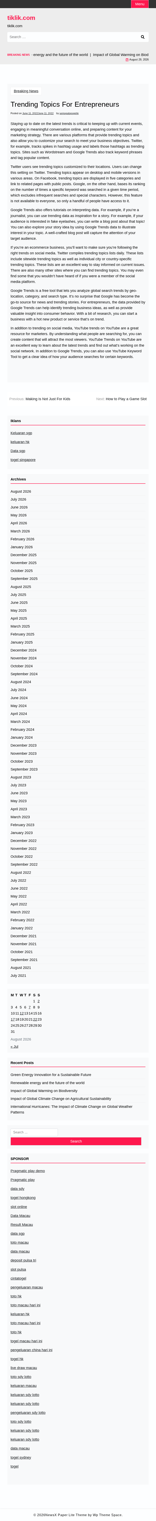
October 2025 (22, 571)
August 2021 (21, 968)
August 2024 (21, 682)
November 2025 (24, 563)
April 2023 (19, 809)
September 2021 (24, 960)
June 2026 (19, 507)
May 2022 (19, 896)
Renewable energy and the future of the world (47, 1083)
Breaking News (26, 91)
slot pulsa (18, 1269)
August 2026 (21, 491)
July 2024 (18, 690)
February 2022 (22, 920)
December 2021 (24, 936)
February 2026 (22, 539)
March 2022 (20, 912)
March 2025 (20, 626)
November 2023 (24, 753)
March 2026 (20, 531)
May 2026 (19, 515)
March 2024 (20, 722)
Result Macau (22, 1225)
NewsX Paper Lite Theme (66, 1515)
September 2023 (24, 769)
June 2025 (19, 603)
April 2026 (19, 523)
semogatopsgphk (69, 113)
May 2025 (19, 610)
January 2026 (22, 547)
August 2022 (21, 873)
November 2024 (24, 658)
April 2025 (19, 618)
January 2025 (22, 642)
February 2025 (22, 634)
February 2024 (22, 730)
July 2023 (18, 785)
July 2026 (18, 499)
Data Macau (20, 1216)
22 (35, 1019)
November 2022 (24, 849)
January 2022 (22, 928)
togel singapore (23, 460)
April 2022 (19, 904)
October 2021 (22, 952)
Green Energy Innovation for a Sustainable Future (51, 1075)
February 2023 (22, 825)
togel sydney (21, 1457)
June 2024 (19, 698)
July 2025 (18, 595)
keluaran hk (20, 442)
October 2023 (22, 761)
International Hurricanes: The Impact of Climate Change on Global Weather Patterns (71, 1109)
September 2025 (24, 579)
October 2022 (22, 857)
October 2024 (22, 666)
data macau (20, 1448)
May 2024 (19, 706)
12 (22, 1013)
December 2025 (24, 555)
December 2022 (24, 841)
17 (13, 1019)
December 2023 (24, 745)
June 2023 (19, 793)
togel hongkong (23, 1198)
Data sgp (18, 451)
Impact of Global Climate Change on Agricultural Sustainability (61, 1099)
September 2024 (24, 674)
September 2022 (24, 864)
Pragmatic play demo (28, 1171)
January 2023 (22, 833)
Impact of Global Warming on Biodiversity (44, 1091)
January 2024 (22, 737)
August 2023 (21, 777)
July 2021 (18, 976)
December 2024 (24, 650)
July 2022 (18, 880)
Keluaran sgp (21, 433)
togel (14, 1466)
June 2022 (19, 888)
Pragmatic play (23, 1180)
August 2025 (21, 587)
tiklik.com (21, 17)
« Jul (14, 1047)
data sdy (17, 1189)
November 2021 (24, 944)
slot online (19, 1207)
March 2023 (20, 817)
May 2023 (19, 801)
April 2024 (19, 714)
